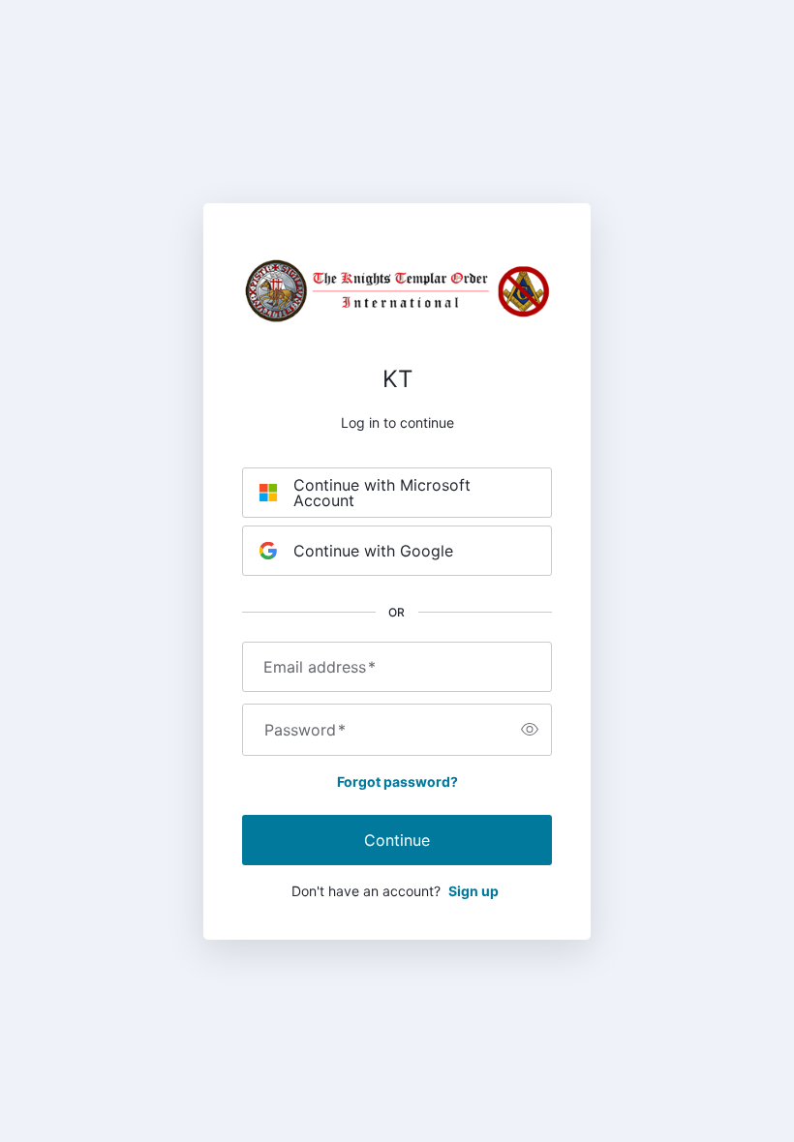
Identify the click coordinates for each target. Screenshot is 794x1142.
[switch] (529, 730)
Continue (397, 840)
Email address (319, 667)
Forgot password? (397, 781)
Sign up (473, 891)
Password (305, 729)
